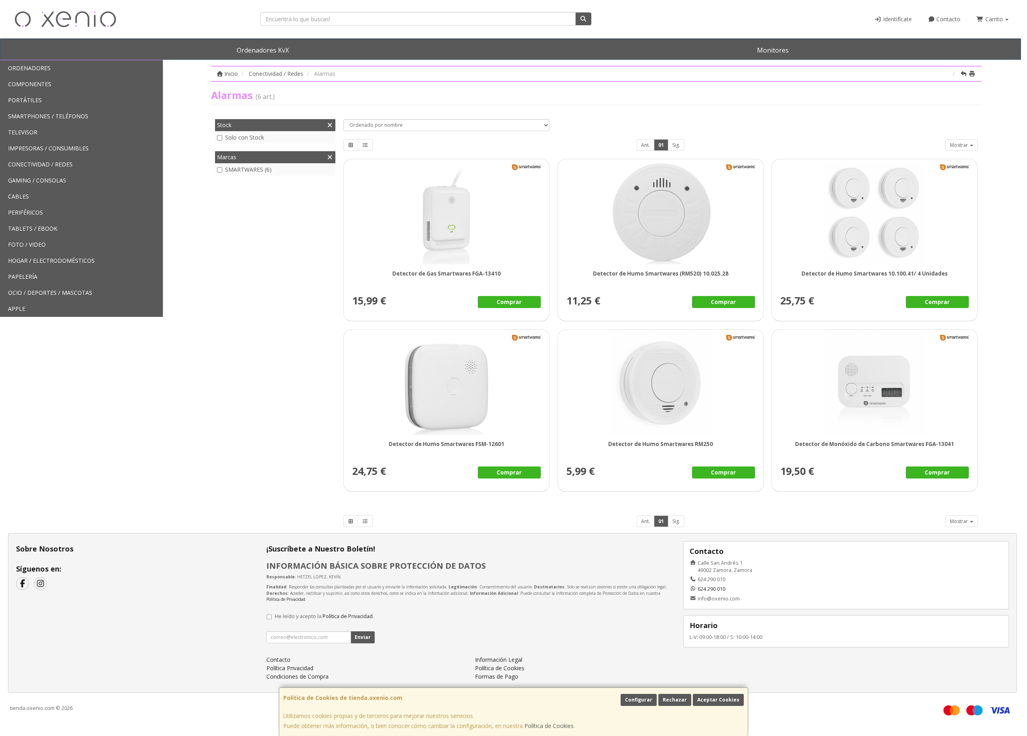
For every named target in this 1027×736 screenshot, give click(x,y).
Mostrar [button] (959, 145)
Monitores (773, 50)
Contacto (947, 19)
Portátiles (25, 100)
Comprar (509, 302)
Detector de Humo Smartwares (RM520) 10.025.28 (660, 273)
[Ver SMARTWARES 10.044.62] (660, 383)
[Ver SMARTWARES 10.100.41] (874, 213)
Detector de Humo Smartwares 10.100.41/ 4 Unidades (875, 273)
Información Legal (498, 659)
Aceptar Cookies (718, 699)
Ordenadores (29, 68)
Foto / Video (27, 244)
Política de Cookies (549, 726)
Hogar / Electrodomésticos (51, 260)
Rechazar (675, 699)
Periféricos (25, 212)
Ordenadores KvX (263, 50)
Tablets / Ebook (32, 228)
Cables (18, 196)
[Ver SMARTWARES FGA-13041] (874, 383)
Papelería (22, 276)
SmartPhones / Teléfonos (48, 116)
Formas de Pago (496, 676)
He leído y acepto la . (324, 616)
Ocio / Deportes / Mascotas (50, 292)
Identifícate (896, 19)
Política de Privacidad (285, 599)
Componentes (29, 84)
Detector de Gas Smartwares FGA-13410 (446, 273)
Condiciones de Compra (297, 676)
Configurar (638, 699)
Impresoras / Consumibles (48, 148)
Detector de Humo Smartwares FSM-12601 (446, 444)
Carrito (994, 19)
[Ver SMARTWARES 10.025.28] (660, 213)
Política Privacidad (289, 668)
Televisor (22, 132)
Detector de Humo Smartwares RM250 (660, 444)
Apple (16, 308)
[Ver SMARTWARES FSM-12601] (446, 383)
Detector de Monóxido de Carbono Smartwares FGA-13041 (874, 444)
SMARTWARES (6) (248, 169)
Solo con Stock (244, 137)
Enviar (363, 637)
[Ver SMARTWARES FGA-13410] (446, 213)
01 (661, 145)
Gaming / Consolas (37, 180)
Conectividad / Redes (40, 164)
